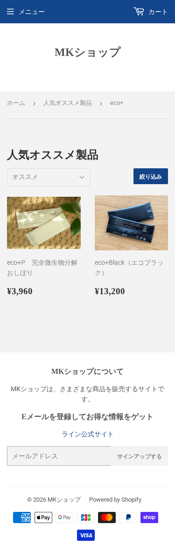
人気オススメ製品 (67, 102)
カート (157, 11)
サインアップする (139, 456)
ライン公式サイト (88, 434)
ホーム (16, 102)
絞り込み (151, 176)
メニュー (32, 11)
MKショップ (88, 52)
